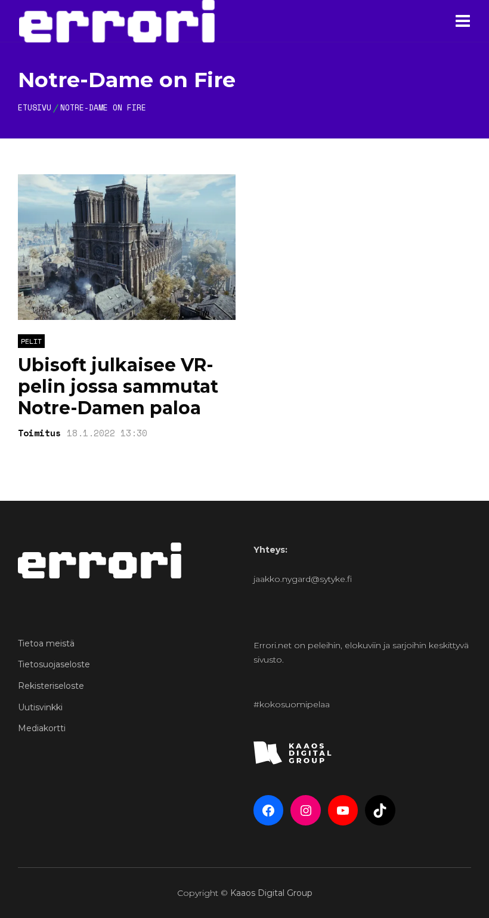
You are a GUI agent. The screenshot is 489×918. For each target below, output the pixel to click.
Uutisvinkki (40, 707)
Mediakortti (42, 728)
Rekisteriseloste (51, 685)
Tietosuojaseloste (54, 664)
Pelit (31, 341)
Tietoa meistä (46, 643)
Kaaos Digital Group (271, 893)
